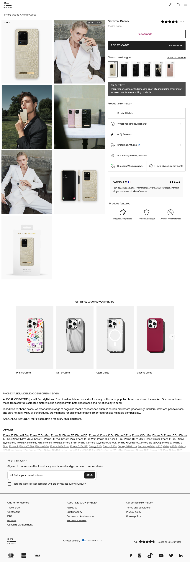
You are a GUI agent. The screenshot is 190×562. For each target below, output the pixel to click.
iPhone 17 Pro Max (40, 435)
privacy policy (78, 483)
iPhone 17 (8, 435)
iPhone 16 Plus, (123, 435)
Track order (13, 507)
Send (89, 475)
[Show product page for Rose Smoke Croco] (170, 69)
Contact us (13, 512)
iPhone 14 (37, 439)
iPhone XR (123, 442)
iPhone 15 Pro (170, 435)
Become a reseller (76, 520)
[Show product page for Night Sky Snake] (158, 69)
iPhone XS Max (108, 442)
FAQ (9, 516)
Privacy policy (133, 512)
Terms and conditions (138, 507)
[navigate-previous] (172, 337)
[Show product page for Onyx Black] (147, 69)
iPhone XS (93, 442)
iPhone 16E (81, 435)
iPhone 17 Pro (21, 435)
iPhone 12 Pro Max (16, 442)
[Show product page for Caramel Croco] (113, 69)
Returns (11, 520)
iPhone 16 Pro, (107, 435)
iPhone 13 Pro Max (133, 439)
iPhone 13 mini (152, 439)
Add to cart (147, 45)
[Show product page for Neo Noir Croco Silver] (136, 69)
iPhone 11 (82, 442)
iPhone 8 (166, 442)
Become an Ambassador (81, 516)
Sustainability (74, 512)
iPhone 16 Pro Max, (142, 435)
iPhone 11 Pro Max (52, 442)
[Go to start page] (7, 5)
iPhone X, (135, 442)
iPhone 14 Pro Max (86, 439)
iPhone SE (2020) (151, 442)
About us (72, 507)
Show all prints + (176, 57)
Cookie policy (133, 516)
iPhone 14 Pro (50, 439)
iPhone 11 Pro (70, 442)
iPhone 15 (158, 435)
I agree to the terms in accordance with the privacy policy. (49, 483)
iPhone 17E (68, 435)
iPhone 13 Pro (115, 439)
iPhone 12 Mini (34, 442)
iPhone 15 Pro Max (21, 439)
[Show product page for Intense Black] (124, 69)
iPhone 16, (94, 435)
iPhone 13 (102, 439)
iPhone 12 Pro (168, 439)
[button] (158, 541)
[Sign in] (170, 4)
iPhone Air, (56, 435)
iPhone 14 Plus (67, 439)
